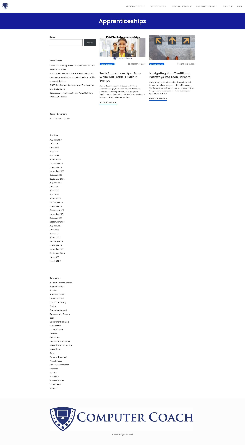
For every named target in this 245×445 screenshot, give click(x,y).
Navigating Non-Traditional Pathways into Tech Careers (169, 75)
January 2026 (56, 167)
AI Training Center (134, 6)
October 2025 (56, 175)
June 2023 (54, 257)
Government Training (205, 6)
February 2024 (56, 241)
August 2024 (56, 226)
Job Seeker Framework (60, 341)
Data (52, 318)
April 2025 (54, 194)
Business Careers (58, 294)
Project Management (59, 365)
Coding (53, 306)
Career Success (57, 298)
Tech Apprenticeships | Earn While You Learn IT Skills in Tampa (120, 77)
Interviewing (55, 326)
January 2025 (56, 206)
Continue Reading (108, 102)
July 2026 (54, 144)
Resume (53, 372)
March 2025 (55, 198)
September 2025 (57, 179)
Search (53, 37)
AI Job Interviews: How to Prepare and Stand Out (71, 73)
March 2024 (55, 237)
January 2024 (56, 245)
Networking (55, 349)
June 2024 (54, 230)
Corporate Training (180, 6)
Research (54, 369)
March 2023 (55, 261)
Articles (53, 290)
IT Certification (56, 330)
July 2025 (54, 187)
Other (52, 353)
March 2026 (55, 159)
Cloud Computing (58, 302)
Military (226, 6)
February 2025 (56, 202)
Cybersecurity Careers (60, 314)
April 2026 (54, 155)
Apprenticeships (107, 64)
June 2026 (54, 148)
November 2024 (57, 214)
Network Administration (61, 345)
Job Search (54, 337)
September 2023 (57, 253)
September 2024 (57, 222)
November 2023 (57, 249)
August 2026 (56, 140)
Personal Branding (58, 357)
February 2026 (56, 163)
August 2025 (56, 183)
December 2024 (57, 210)
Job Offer (54, 333)
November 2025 (57, 171)
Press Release (56, 361)
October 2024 (56, 218)
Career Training (157, 6)
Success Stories (57, 380)
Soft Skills (54, 376)
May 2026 (54, 151)
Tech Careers (55, 384)
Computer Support (58, 310)
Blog (239, 6)
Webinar (53, 388)
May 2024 (54, 233)
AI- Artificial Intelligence (61, 283)
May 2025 (54, 190)
